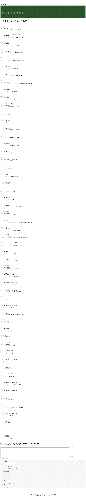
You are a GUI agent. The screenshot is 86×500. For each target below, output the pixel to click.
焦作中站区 (8, 469)
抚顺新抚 (8, 481)
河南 (7, 466)
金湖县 (7, 487)
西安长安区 (8, 480)
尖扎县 (7, 479)
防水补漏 (3, 4)
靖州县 (7, 477)
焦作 (11, 466)
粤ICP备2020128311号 (45, 495)
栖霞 (7, 484)
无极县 (7, 476)
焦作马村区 (14, 469)
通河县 (7, 486)
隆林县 (7, 474)
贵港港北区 (8, 483)
